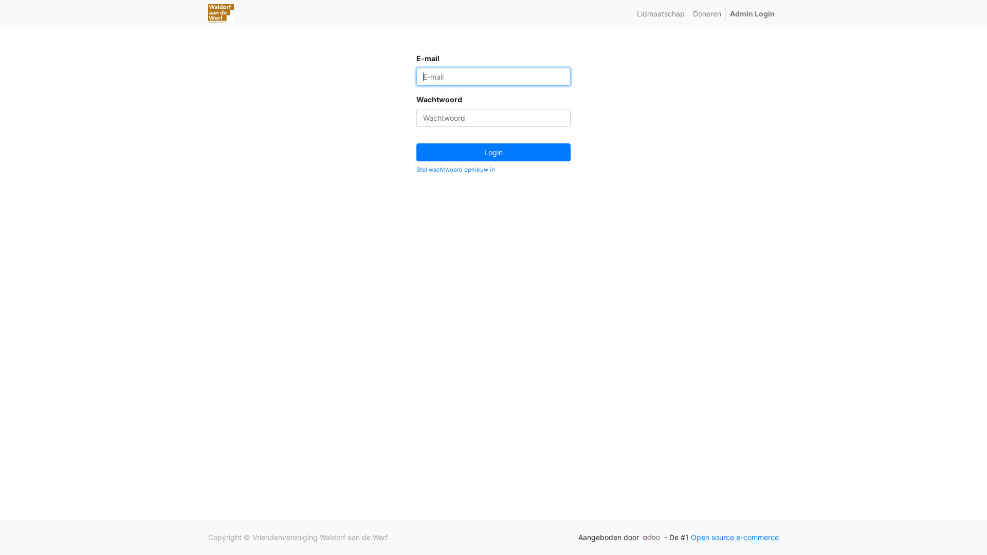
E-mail (428, 58)
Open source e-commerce (735, 537)
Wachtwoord (439, 99)
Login (493, 152)
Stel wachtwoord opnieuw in (455, 169)
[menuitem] (661, 13)
